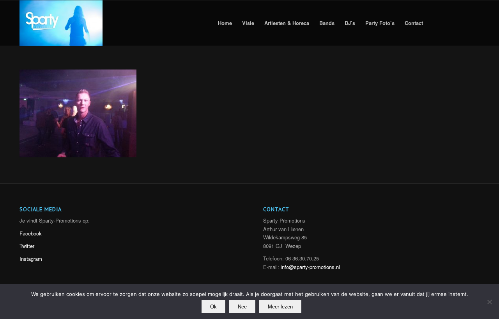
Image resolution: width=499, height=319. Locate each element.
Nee (242, 307)
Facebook (30, 233)
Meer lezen (280, 307)
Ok (213, 307)
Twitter (26, 245)
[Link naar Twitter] (450, 23)
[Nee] (489, 302)
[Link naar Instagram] (462, 23)
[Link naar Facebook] (474, 23)
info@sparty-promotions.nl (310, 267)
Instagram (30, 258)
